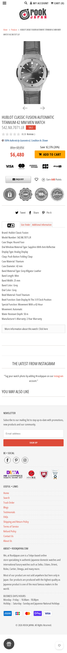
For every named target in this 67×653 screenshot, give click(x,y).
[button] (36, 179)
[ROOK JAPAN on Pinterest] (16, 460)
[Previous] (25, 108)
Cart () (58, 3)
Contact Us (8, 536)
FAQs (5, 517)
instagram (58, 376)
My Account (40, 3)
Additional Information (41, 224)
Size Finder (25, 224)
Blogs (5, 507)
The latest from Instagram (33, 363)
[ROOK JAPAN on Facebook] (7, 460)
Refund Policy (9, 531)
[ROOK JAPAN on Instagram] (25, 460)
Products (14, 29)
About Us (7, 541)
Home (6, 493)
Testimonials (9, 512)
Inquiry (19, 179)
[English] (9, 225)
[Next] (42, 108)
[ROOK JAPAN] (33, 14)
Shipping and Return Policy (16, 521)
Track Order (8, 502)
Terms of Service (11, 526)
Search (6, 497)
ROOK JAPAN (28, 625)
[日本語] (12, 225)
